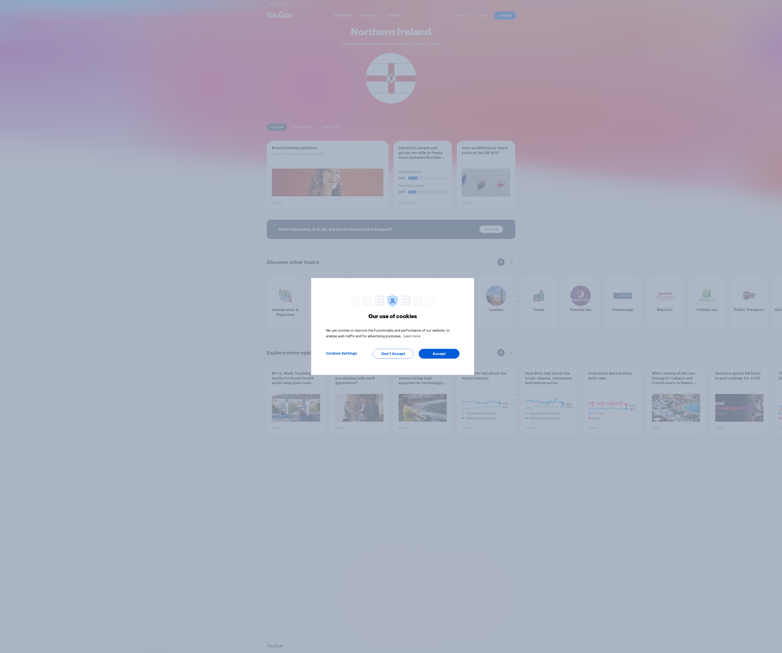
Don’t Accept (393, 354)
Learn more (412, 336)
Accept (439, 354)
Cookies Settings (341, 353)
